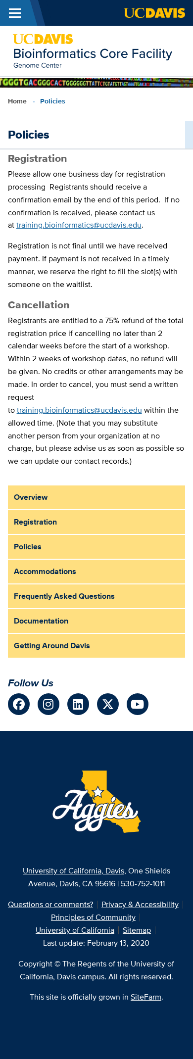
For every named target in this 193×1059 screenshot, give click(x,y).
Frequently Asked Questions (64, 596)
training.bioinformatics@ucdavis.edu (79, 225)
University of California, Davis (73, 870)
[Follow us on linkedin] (78, 704)
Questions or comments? (50, 904)
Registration (35, 522)
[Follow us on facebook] (19, 704)
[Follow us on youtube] (137, 704)
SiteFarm (146, 997)
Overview (31, 497)
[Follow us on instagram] (48, 704)
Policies (28, 546)
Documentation (41, 620)
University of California (75, 930)
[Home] (92, 50)
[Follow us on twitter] (108, 704)
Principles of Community (93, 917)
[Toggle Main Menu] (15, 13)
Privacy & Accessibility (140, 904)
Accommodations (45, 571)
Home (17, 101)
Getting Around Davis (52, 645)
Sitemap (137, 930)
